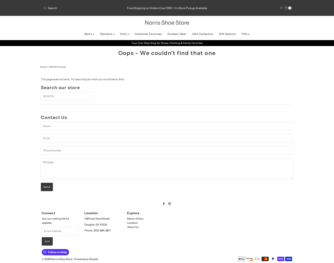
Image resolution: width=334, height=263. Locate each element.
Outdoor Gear (177, 34)
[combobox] (82, 8)
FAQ (245, 34)
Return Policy (135, 218)
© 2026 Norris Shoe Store (57, 259)
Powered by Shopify (86, 259)
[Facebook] (164, 204)
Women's (106, 34)
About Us (132, 227)
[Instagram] (169, 204)
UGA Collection (202, 34)
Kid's (124, 34)
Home (43, 66)
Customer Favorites (148, 34)
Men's (88, 34)
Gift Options (227, 34)
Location (132, 222)
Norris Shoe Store (167, 22)
